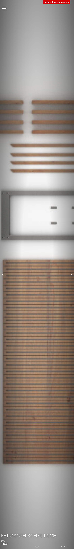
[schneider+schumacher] (56, 2)
